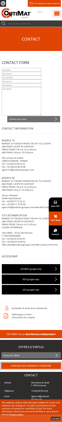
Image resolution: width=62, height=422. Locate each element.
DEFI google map (31, 279)
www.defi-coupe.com (44, 207)
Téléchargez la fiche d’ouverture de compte (23, 316)
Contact (55, 234)
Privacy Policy (16, 414)
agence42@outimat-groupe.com (18, 207)
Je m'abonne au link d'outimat (47, 3)
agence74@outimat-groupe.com (18, 169)
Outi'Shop (55, 220)
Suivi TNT (55, 206)
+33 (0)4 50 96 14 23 (39, 391)
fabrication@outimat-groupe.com (18, 244)
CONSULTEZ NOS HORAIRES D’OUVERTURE (31, 365)
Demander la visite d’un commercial (29, 308)
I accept (56, 418)
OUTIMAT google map (31, 268)
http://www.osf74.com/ (46, 244)
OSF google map (31, 289)
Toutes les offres (11, 355)
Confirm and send (17, 119)
